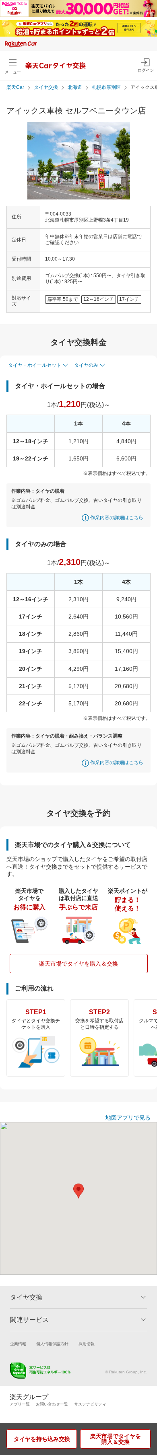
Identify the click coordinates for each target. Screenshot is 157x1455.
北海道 (75, 87)
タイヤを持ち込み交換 (42, 1439)
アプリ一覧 (20, 1404)
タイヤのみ (86, 365)
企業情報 (18, 1344)
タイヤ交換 (46, 87)
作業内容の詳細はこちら (116, 517)
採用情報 (86, 1344)
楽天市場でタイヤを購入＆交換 (78, 963)
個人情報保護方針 (52, 1344)
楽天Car (15, 87)
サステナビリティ (90, 1404)
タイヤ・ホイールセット (34, 365)
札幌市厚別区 (106, 87)
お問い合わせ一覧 (52, 1404)
